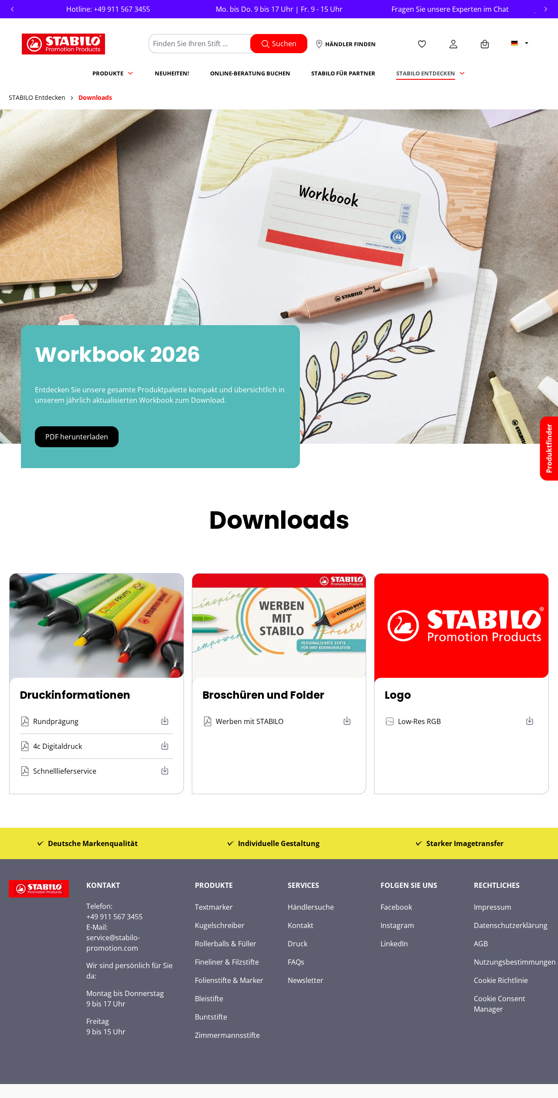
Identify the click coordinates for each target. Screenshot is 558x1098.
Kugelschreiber (220, 925)
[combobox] (203, 43)
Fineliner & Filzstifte (227, 962)
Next (545, 9)
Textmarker (214, 907)
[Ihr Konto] (453, 43)
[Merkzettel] (422, 43)
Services (303, 885)
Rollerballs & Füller (225, 943)
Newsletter (305, 980)
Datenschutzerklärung (511, 925)
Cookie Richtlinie (501, 980)
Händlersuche (311, 907)
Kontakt (300, 925)
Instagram (397, 925)
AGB (481, 943)
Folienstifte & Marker (229, 980)
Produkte (214, 885)
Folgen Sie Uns (409, 885)
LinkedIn (394, 943)
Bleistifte (209, 998)
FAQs (296, 962)
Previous (12, 9)
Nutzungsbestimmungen (515, 962)
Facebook (396, 907)
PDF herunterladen (76, 437)
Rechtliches (497, 885)
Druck (297, 943)
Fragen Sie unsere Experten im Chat (450, 9)
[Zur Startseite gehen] (63, 41)
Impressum (492, 907)
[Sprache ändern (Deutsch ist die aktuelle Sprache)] (519, 43)
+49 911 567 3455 (122, 9)
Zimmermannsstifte (227, 1035)
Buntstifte (211, 1017)
